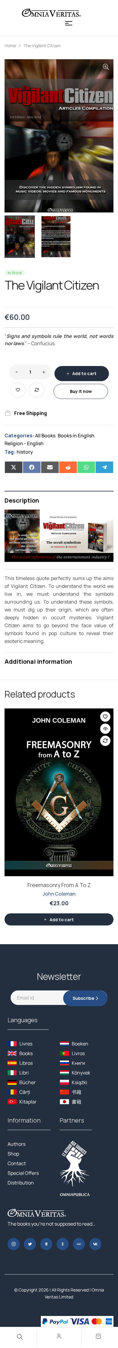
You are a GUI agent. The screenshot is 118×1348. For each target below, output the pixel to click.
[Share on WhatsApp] (86, 467)
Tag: (10, 452)
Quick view (105, 729)
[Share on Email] (50, 467)
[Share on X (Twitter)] (14, 467)
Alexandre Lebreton (59, 889)
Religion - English (24, 443)
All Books (45, 435)
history (25, 452)
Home (10, 45)
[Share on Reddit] (68, 467)
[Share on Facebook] (32, 467)
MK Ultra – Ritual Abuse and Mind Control (59, 880)
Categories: (19, 435)
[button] (105, 66)
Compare (36, 389)
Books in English (76, 435)
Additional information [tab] (38, 661)
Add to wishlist (18, 389)
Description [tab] (22, 500)
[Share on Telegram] (104, 467)
